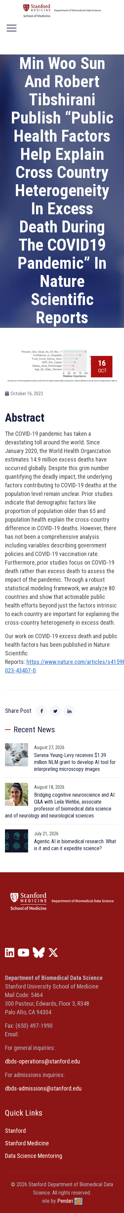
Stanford (15, 1130)
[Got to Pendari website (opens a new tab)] (78, 1201)
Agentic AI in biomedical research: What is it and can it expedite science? (75, 844)
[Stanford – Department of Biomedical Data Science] (62, 10)
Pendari (65, 1201)
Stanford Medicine (27, 1143)
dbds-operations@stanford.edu (42, 1061)
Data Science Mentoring (33, 1155)
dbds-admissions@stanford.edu (43, 1088)
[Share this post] (41, 711)
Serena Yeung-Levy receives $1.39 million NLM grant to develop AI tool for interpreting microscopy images (75, 762)
